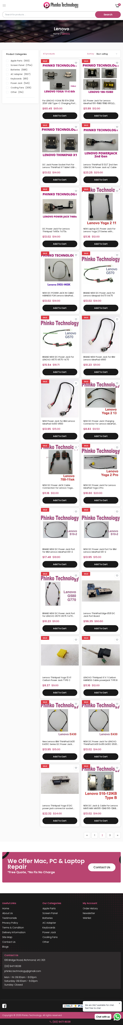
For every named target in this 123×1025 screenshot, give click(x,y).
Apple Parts (49, 908)
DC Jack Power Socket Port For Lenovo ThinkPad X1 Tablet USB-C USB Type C (59, 166)
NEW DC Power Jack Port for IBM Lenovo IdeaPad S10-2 (99, 550)
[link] (76, 63)
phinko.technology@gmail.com (22, 971)
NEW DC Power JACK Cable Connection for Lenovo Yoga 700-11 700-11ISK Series (57, 486)
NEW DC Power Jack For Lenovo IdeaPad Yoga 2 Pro (99, 486)
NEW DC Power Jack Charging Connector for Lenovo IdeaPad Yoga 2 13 (99, 422)
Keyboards (48, 927)
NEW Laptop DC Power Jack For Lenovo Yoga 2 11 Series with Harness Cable (99, 230)
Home (56, 33)
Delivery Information (14, 932)
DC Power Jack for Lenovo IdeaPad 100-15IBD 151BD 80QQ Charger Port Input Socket (98, 102)
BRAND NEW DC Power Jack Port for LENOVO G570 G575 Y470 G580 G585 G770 (58, 614)
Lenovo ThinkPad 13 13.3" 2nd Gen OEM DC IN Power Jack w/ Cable (100, 166)
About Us (7, 913)
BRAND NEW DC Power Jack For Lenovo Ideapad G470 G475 (99, 294)
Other (45, 942)
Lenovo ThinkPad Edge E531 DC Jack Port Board (99, 614)
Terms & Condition (13, 927)
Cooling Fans (50, 937)
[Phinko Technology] (61, 5)
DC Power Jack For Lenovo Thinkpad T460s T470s (56, 230)
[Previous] (87, 835)
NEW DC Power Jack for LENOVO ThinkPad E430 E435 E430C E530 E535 (100, 743)
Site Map (7, 937)
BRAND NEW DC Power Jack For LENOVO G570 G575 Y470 (58, 358)
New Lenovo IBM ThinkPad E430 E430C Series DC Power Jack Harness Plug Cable (58, 743)
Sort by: (90, 53)
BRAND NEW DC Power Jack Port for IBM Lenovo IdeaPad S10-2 (58, 550)
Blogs (5, 946)
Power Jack (49, 932)
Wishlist (87, 918)
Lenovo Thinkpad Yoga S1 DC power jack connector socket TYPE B (57, 807)
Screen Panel (50, 913)
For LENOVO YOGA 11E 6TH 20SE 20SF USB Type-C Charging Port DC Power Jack (58, 102)
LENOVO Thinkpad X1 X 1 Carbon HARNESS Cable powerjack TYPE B (100, 679)
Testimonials (9, 918)
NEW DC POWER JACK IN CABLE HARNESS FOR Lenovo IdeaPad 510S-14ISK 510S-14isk (58, 294)
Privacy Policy (10, 923)
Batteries (47, 918)
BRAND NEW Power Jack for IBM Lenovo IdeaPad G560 (99, 358)
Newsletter (89, 913)
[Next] (118, 835)
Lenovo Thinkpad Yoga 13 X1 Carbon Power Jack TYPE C (56, 679)
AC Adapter (49, 923)
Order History (90, 908)
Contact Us (101, 867)
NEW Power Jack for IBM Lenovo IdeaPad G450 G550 (58, 422)
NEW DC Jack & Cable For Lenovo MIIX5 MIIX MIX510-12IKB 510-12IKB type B (100, 807)
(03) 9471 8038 (12, 966)
